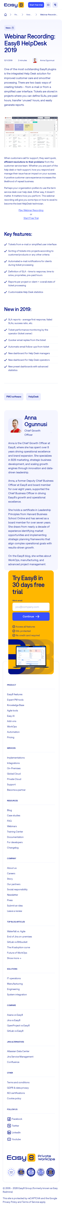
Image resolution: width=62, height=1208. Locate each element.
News (8, 28)
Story (10, 878)
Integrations (13, 763)
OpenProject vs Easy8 (18, 1025)
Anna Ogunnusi (47, 60)
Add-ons (11, 721)
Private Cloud (14, 779)
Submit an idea (15, 905)
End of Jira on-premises (19, 936)
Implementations (16, 757)
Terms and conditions (18, 1082)
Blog (9, 810)
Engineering (13, 989)
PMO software (13, 396)
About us (12, 868)
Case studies (13, 815)
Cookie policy (14, 1098)
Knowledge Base (15, 705)
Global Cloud (14, 773)
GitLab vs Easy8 (15, 1030)
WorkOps (12, 726)
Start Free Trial (31, 218)
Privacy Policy (10, 1202)
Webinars (12, 826)
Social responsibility (17, 889)
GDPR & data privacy (18, 1087)
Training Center (15, 831)
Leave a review (14, 911)
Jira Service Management (20, 1056)
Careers (11, 873)
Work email (17, 600)
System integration (17, 994)
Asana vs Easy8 (15, 1014)
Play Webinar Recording (31, 210)
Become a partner (16, 789)
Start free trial (36, 5)
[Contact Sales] (48, 5)
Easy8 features (14, 694)
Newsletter (12, 894)
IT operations (14, 978)
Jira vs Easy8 (13, 1020)
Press (10, 900)
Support (11, 784)
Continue (28, 616)
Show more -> (14, 958)
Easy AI (10, 715)
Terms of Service (30, 1202)
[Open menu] (55, 5)
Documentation (15, 837)
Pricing (10, 737)
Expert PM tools (15, 699)
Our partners (13, 884)
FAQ (9, 820)
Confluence (13, 1062)
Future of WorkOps (17, 952)
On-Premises (13, 768)
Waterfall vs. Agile (16, 931)
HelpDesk (33, 396)
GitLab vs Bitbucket (17, 942)
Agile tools (12, 710)
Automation (13, 732)
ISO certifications (16, 1093)
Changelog (13, 847)
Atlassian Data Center (18, 1051)
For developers (15, 842)
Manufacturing (15, 983)
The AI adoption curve (18, 947)
